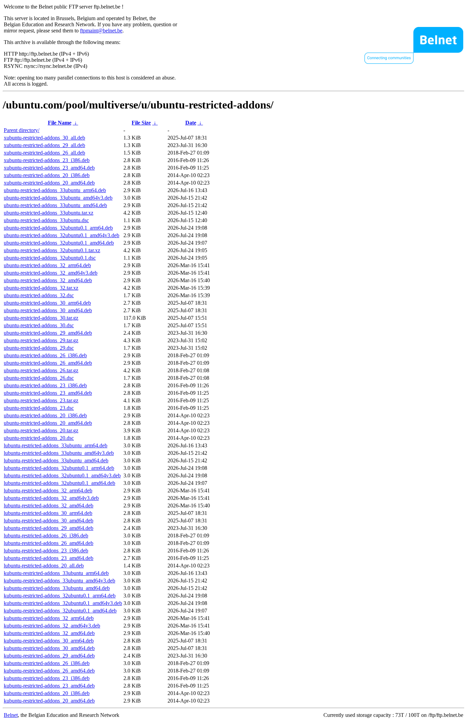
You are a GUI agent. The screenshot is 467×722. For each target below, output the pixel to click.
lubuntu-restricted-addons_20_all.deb (44, 565)
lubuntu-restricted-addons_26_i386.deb (46, 535)
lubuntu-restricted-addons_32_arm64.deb (48, 490)
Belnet (11, 715)
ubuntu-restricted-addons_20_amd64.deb (48, 423)
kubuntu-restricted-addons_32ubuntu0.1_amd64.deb (60, 610)
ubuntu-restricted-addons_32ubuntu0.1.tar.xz (52, 250)
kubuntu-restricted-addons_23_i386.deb (47, 678)
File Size (141, 123)
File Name (59, 123)
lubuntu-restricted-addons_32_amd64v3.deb (51, 498)
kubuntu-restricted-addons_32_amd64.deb (49, 633)
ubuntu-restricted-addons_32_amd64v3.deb (50, 273)
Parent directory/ (21, 130)
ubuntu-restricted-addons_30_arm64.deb (47, 303)
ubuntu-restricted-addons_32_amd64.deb (48, 280)
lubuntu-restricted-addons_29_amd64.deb (48, 528)
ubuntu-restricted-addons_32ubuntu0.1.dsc (50, 258)
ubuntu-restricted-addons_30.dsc (39, 325)
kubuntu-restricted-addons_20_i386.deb (47, 693)
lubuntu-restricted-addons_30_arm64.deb (48, 513)
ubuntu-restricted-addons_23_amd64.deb (48, 393)
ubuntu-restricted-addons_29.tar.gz (41, 340)
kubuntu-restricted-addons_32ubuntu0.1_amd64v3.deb (63, 603)
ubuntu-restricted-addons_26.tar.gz (41, 370)
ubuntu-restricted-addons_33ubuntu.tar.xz (48, 213)
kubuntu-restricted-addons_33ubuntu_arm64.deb (56, 573)
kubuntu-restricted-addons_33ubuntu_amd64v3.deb (59, 580)
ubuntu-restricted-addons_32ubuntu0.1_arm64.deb (58, 228)
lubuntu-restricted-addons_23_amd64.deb (48, 558)
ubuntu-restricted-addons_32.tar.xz (41, 288)
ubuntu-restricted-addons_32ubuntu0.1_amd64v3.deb (61, 235)
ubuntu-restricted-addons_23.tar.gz (41, 400)
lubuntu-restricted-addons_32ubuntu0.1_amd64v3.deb (62, 475)
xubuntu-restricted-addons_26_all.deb (44, 153)
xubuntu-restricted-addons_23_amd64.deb (49, 168)
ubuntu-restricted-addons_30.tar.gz (41, 318)
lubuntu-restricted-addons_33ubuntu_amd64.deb (56, 460)
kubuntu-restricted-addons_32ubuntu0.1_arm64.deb (60, 595)
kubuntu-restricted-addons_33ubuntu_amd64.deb (57, 588)
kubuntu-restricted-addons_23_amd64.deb (49, 686)
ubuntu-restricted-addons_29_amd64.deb (48, 333)
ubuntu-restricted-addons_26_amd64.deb (48, 363)
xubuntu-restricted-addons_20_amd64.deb (49, 183)
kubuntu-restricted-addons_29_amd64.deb (49, 656)
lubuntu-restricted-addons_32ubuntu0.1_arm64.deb (59, 468)
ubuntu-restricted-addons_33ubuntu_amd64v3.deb (58, 198)
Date (190, 123)
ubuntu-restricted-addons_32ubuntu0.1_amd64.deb (59, 243)
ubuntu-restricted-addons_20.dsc (39, 438)
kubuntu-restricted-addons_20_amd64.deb (49, 701)
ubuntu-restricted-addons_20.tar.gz (41, 430)
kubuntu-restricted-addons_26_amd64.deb (49, 671)
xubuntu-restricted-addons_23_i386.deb (47, 160)
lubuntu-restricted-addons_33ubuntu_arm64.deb (55, 445)
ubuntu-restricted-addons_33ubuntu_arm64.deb (55, 190)
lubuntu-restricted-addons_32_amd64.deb (48, 505)
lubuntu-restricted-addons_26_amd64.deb (48, 543)
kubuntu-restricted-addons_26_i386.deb (47, 663)
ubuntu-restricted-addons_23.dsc (39, 408)
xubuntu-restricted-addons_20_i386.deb (47, 175)
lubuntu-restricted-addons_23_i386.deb (46, 550)
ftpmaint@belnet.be (101, 30)
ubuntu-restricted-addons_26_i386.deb (45, 355)
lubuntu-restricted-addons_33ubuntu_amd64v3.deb (59, 453)
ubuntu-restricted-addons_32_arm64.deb (47, 265)
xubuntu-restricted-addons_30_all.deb (44, 138)
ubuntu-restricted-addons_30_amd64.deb (48, 310)
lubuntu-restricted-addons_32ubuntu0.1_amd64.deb (59, 483)
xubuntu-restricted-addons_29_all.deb (44, 145)
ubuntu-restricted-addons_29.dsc (39, 348)
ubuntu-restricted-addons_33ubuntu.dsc (46, 220)
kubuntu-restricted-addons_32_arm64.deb (49, 618)
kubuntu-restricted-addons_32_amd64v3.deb (52, 626)
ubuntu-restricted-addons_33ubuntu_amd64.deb (55, 205)
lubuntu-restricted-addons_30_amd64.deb (48, 520)
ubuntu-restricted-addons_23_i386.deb (45, 385)
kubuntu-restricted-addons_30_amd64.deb (49, 648)
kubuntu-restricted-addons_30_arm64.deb (49, 641)
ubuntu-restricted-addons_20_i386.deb (45, 415)
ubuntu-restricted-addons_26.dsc (39, 378)
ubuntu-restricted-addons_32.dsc (39, 295)
